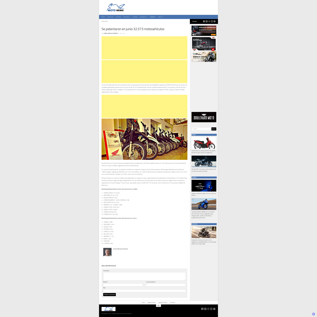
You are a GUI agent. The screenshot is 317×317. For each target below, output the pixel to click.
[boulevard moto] (204, 122)
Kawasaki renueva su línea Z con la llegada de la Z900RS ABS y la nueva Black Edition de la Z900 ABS (204, 242)
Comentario (106, 270)
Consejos (134, 17)
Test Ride (118, 17)
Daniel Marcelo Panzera (111, 33)
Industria (152, 17)
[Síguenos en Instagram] (209, 21)
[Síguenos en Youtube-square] (212, 21)
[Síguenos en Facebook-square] (204, 21)
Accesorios (126, 17)
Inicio (143, 302)
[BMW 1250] (204, 61)
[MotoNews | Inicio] (115, 7)
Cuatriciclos (110, 17)
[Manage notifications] (313, 314)
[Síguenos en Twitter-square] (207, 21)
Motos (103, 17)
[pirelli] (204, 35)
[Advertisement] (144, 47)
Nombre (105, 282)
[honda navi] (204, 50)
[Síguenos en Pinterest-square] (214, 21)
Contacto (172, 302)
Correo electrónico (151, 282)
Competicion (143, 17)
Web (104, 288)
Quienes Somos (162, 302)
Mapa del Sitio (152, 302)
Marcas (160, 17)
